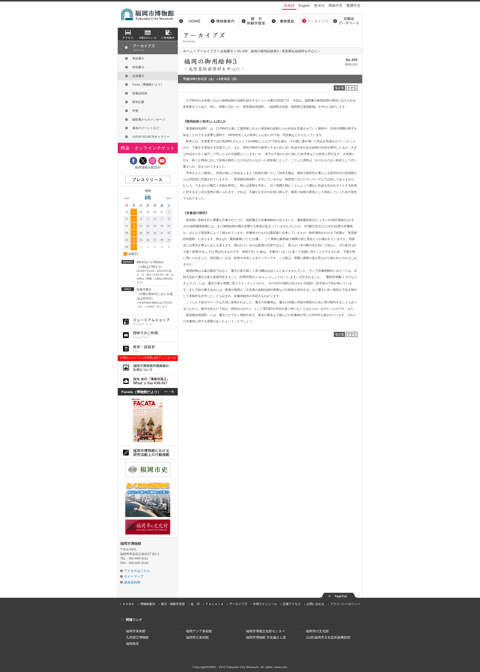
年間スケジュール (265, 604)
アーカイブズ (206, 51)
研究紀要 (138, 102)
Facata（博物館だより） (148, 84)
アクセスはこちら (137, 570)
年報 (135, 110)
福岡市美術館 (136, 631)
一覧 (171, 391)
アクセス (128, 34)
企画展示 (226, 51)
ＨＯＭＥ (128, 604)
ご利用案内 (168, 34)
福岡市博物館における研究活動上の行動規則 (148, 452)
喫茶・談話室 (148, 348)
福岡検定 (132, 644)
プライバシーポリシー (345, 604)
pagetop (339, 595)
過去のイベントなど (145, 128)
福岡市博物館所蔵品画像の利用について (148, 367)
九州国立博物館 (137, 637)
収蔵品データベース (347, 21)
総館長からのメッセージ (148, 119)
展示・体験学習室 (255, 21)
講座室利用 (132, 582)
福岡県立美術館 (197, 637)
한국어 (319, 6)
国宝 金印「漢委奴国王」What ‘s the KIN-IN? (148, 381)
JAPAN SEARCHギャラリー (151, 136)
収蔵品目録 (139, 93)
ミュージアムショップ (148, 321)
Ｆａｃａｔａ (215, 604)
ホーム (193, 21)
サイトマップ (134, 576)
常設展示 (138, 58)
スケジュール (148, 34)
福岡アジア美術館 (199, 631)
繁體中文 (353, 6)
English (304, 6)
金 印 (195, 604)
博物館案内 (224, 21)
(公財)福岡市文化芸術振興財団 (328, 637)
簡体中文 (335, 6)
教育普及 (285, 21)
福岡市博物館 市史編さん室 (266, 637)
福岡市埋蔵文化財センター (265, 631)
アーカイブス (316, 21)
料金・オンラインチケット (148, 148)
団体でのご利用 (148, 335)
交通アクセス (292, 604)
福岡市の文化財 (317, 631)
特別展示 (138, 67)
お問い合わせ (315, 604)
